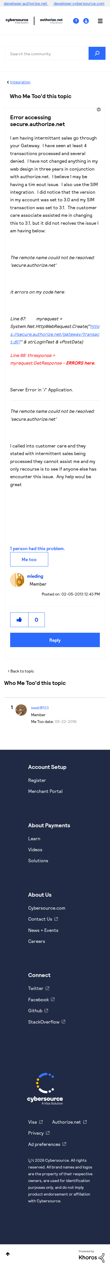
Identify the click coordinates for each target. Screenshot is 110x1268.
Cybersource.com (46, 907)
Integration (20, 82)
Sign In (86, 21)
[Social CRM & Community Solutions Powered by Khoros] (91, 1255)
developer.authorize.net (26, 3)
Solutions (38, 860)
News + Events (43, 930)
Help (78, 21)
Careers (36, 941)
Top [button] (8, 1254)
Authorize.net (66, 1121)
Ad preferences (44, 1144)
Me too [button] (29, 559)
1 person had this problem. (37, 548)
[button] (19, 620)
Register (37, 780)
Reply (55, 640)
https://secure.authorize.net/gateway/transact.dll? (54, 333)
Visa (32, 1121)
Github (35, 1010)
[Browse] (97, 20)
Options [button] (98, 109)
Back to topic (22, 671)
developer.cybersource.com (79, 3)
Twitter (35, 988)
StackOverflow (44, 1021)
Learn (34, 838)
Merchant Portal (45, 791)
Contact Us (40, 918)
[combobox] (55, 53)
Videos (35, 849)
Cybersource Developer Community (17, 21)
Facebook (38, 999)
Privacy (36, 1132)
